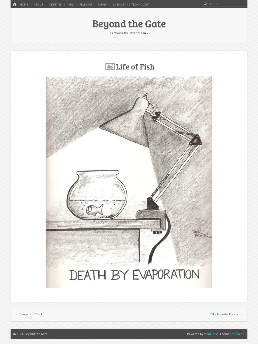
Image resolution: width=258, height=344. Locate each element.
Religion (85, 4)
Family (102, 4)
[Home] (14, 4)
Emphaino (237, 334)
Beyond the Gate (129, 23)
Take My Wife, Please (226, 314)
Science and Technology (131, 4)
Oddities (55, 4)
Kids (71, 4)
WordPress (211, 334)
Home (24, 4)
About (38, 4)
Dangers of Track (29, 314)
